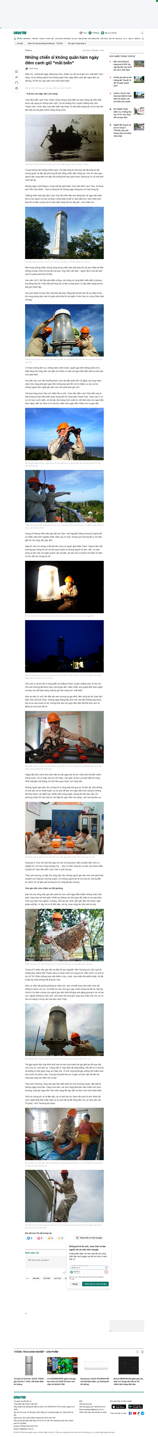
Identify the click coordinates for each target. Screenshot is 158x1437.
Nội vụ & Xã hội (111, 33)
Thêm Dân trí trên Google (91, 1238)
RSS (80, 1401)
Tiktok (138, 1413)
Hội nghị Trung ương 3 (77, 43)
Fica (85, 33)
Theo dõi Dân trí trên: (118, 1413)
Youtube (134, 1413)
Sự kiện (20, 43)
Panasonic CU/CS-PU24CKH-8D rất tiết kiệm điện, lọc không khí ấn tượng (94, 1381)
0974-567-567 (32, 1426)
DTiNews (95, 33)
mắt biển (46, 1278)
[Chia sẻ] (16, 77)
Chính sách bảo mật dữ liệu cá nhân (93, 1412)
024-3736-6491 (28, 1418)
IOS (119, 1406)
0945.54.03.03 (99, 1407)
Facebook (130, 1413)
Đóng (75, 1284)
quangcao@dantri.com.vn (94, 1409)
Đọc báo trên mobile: (121, 1401)
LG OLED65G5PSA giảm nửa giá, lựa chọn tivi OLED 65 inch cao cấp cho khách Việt (61, 1381)
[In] (16, 88)
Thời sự (28, 50)
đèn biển (36, 1278)
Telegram (142, 1413)
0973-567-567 (50, 1418)
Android (135, 1406)
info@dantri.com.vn (25, 1429)
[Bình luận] (16, 71)
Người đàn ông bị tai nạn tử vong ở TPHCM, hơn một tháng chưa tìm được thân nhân (123, 130)
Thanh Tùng (33, 68)
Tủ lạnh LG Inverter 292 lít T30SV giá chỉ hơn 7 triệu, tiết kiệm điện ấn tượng (29, 1381)
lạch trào (57, 1278)
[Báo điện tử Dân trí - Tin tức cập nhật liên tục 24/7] (20, 33)
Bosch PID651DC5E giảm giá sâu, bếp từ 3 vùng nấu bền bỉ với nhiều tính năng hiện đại (128, 1381)
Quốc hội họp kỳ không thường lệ (45, 43)
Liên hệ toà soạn (85, 1404)
